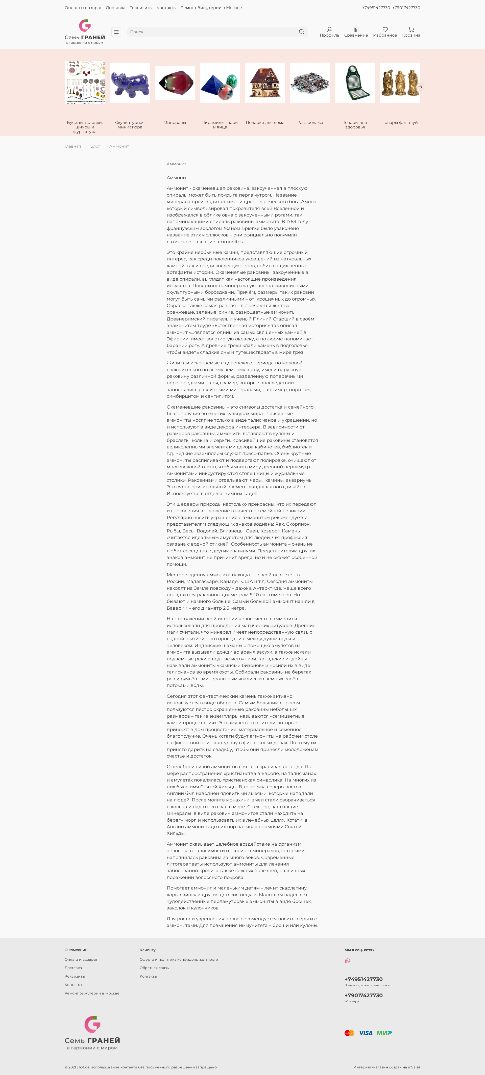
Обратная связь (154, 967)
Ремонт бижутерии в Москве (211, 7)
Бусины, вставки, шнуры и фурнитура (85, 127)
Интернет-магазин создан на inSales (386, 1067)
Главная (73, 146)
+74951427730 (376, 7)
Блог (95, 146)
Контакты (167, 7)
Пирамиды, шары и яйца (220, 124)
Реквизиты (141, 7)
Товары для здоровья (355, 124)
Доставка (115, 7)
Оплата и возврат (83, 7)
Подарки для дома (265, 122)
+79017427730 (406, 7)
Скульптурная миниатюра (130, 124)
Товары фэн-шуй (400, 122)
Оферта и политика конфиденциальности (179, 959)
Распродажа (310, 122)
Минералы (174, 122)
